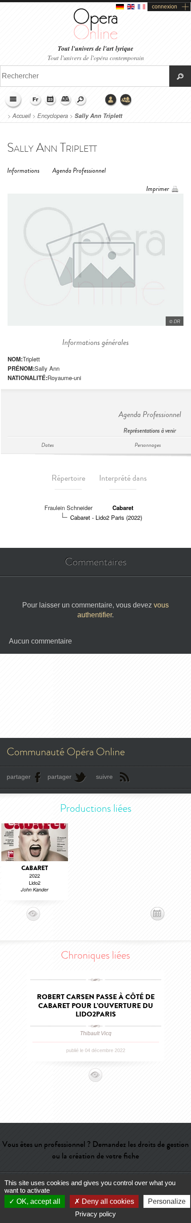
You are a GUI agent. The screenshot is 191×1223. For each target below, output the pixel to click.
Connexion (111, 100)
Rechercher (81, 100)
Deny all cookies (107, 1201)
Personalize (167, 1201)
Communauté (126, 100)
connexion (164, 7)
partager (19, 776)
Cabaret (122, 507)
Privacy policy (95, 1214)
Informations (23, 170)
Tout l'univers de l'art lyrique (95, 49)
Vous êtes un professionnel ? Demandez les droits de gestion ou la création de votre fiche (95, 1149)
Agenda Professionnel (79, 170)
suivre (104, 776)
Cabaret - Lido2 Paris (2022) (106, 517)
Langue (35, 100)
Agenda (50, 100)
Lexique (66, 100)
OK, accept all (37, 1201)
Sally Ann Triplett (98, 116)
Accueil (21, 116)
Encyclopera (52, 116)
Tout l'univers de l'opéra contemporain (96, 57)
